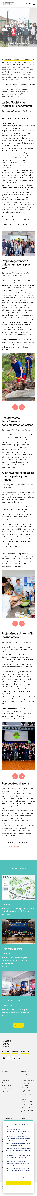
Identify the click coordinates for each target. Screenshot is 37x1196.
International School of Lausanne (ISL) (18, 60)
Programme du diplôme (26, 1091)
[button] (15, 407)
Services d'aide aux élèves (27, 1111)
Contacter (25, 1052)
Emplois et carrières (8, 1088)
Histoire (4, 1075)
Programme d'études (28, 1104)
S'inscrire (6, 1052)
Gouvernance (6, 1085)
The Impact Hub (7, 1091)
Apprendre (25, 1071)
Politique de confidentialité (19, 1157)
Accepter (18, 1183)
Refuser (18, 1188)
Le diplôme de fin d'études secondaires (28, 1096)
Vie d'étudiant (7, 1119)
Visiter (15, 1052)
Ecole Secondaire (11, 847)
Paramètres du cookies (18, 1177)
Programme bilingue (27, 1080)
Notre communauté (26, 1120)
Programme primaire (28, 1078)
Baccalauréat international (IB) (26, 1100)
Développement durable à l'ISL (7, 1081)
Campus (4, 1078)
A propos (5, 1071)
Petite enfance (25, 1075)
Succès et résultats (27, 1107)
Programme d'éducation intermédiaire (25, 1085)
